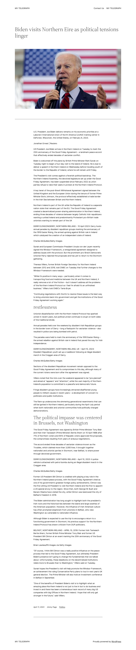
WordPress (116, 641)
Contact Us (99, 8)
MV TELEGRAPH (22, 8)
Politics (62, 607)
